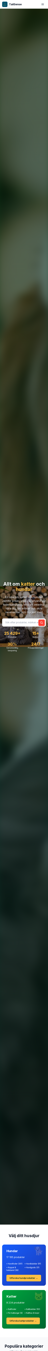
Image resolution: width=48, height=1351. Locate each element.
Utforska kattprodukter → (23, 1320)
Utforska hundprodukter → (24, 1278)
